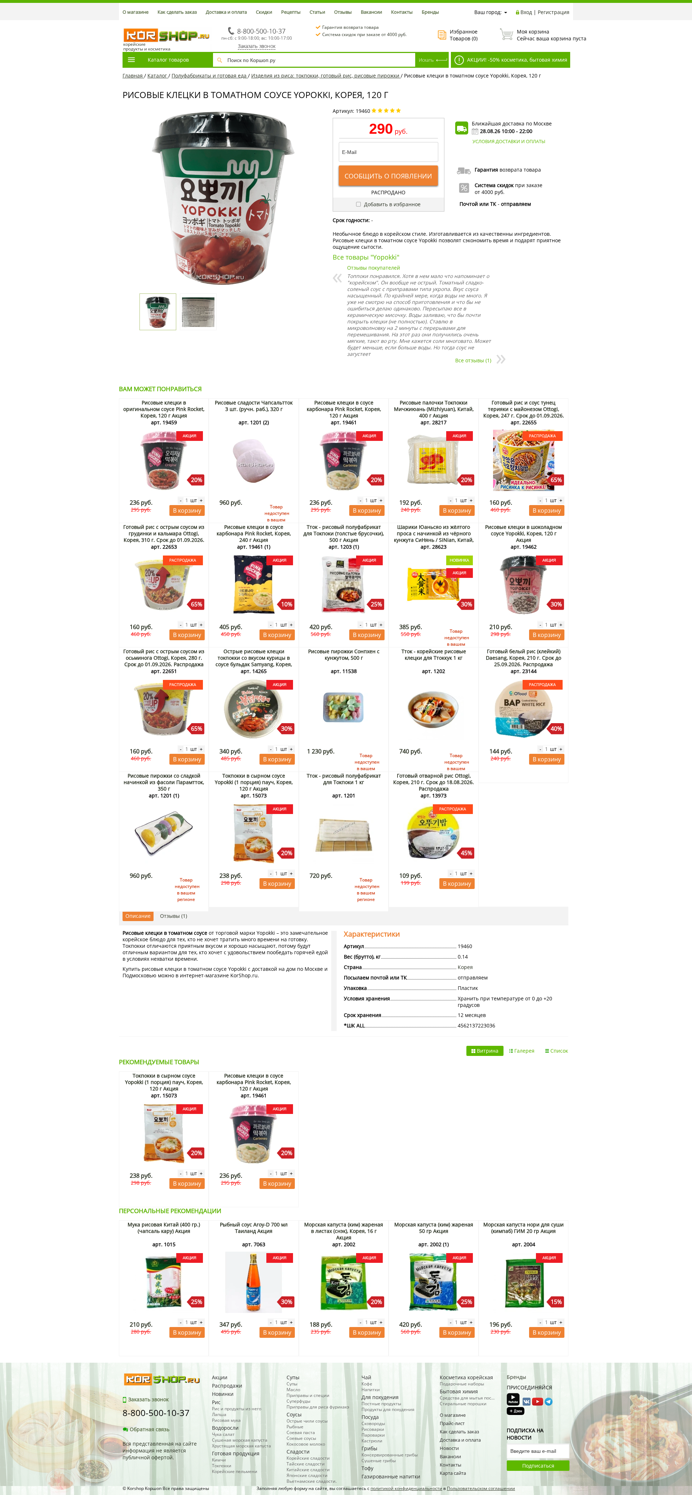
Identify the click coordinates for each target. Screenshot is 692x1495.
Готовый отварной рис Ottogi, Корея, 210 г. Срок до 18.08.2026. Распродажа (433, 782)
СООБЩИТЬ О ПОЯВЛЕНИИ (388, 176)
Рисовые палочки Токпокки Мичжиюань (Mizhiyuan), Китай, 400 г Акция (434, 409)
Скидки (264, 12)
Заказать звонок (256, 46)
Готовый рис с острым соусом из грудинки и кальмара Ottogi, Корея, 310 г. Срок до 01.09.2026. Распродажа (163, 536)
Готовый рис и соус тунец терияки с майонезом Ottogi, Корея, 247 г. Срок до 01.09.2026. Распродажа (523, 412)
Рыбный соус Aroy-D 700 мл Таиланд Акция (254, 1227)
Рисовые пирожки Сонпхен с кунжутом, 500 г (344, 654)
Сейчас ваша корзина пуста (543, 35)
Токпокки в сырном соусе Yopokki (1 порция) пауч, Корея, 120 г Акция (254, 782)
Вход (526, 12)
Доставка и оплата (226, 12)
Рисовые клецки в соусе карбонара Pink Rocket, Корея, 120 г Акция (344, 409)
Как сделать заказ (177, 12)
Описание (138, 915)
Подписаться (538, 1465)
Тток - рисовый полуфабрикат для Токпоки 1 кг (344, 779)
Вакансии (371, 12)
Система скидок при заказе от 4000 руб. (364, 34)
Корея (465, 967)
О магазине (135, 12)
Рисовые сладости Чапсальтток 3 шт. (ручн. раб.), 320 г (254, 405)
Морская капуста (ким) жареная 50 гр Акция (433, 1227)
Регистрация (553, 12)
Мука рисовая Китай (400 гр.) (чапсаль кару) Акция (164, 1227)
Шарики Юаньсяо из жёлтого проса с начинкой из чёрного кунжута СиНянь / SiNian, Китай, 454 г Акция (434, 536)
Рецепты (291, 12)
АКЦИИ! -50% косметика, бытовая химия (516, 59)
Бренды (430, 12)
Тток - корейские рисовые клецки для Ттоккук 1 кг (434, 654)
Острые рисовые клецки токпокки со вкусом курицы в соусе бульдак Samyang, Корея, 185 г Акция (254, 661)
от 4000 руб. (490, 192)
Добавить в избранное (392, 204)
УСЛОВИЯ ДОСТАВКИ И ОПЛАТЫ (509, 141)
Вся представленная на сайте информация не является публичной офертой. (160, 1450)
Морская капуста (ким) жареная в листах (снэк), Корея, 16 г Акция (343, 1231)
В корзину (187, 510)
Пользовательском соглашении (481, 1488)
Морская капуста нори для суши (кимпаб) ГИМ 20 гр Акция (523, 1227)
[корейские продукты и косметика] (126, 23)
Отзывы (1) (173, 915)
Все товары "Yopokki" (366, 257)
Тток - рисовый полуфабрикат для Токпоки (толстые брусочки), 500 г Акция (343, 533)
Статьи (317, 12)
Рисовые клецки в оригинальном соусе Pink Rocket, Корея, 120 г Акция (163, 409)
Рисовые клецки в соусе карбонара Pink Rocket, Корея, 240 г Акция (254, 533)
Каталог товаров (168, 59)
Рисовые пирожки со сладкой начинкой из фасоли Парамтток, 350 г (164, 782)
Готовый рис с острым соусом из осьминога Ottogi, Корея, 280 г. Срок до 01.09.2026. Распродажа (163, 658)
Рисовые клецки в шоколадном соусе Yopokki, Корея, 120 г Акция (523, 533)
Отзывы (343, 12)
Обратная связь (149, 1429)
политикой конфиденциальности (406, 1488)
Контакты (402, 12)
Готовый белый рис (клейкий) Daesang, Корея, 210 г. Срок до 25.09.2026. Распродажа (523, 658)
